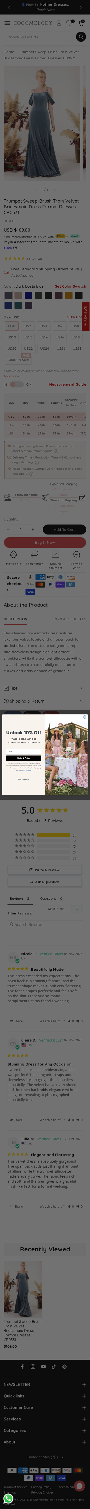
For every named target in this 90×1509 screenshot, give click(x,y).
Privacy (29, 770)
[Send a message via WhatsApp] (8, 1498)
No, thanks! (23, 779)
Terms (24, 770)
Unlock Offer (23, 758)
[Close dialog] (85, 717)
